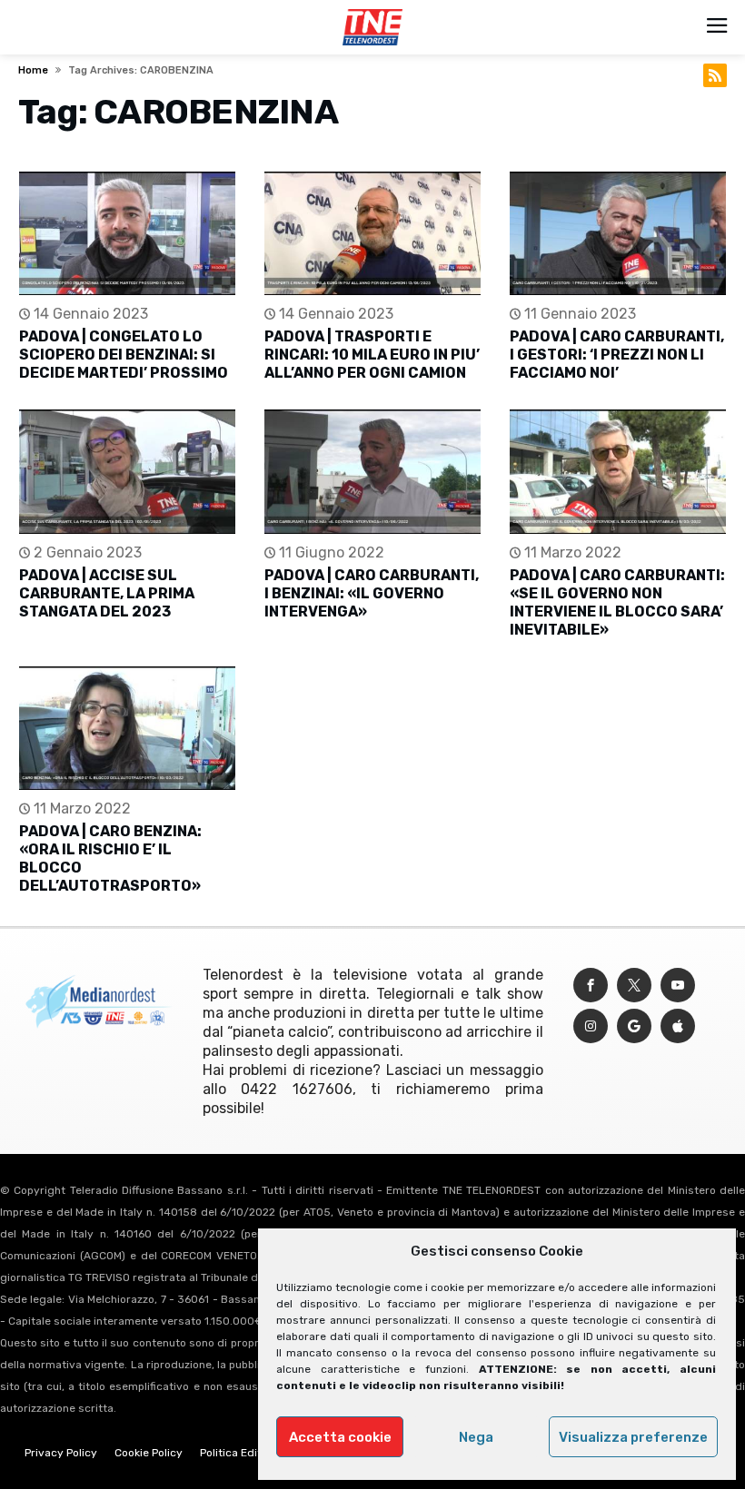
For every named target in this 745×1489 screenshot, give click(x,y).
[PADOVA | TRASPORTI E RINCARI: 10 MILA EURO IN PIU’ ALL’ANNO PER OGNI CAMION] (372, 234)
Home (33, 70)
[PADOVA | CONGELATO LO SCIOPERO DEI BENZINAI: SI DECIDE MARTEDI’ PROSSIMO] (127, 234)
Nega (476, 1437)
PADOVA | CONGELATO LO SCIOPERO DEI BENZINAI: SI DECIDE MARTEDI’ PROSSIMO (123, 354)
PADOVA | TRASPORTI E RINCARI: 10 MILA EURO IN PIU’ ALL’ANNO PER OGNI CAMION (372, 354)
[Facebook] (590, 985)
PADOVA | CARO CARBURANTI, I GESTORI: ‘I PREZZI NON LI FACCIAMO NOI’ (617, 354)
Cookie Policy (148, 1452)
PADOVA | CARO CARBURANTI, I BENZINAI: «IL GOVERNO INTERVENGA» (371, 593)
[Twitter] (634, 985)
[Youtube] (678, 985)
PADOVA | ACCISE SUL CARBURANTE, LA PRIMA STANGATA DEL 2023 (106, 593)
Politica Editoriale (245, 1452)
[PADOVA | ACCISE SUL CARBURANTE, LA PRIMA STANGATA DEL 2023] (127, 471)
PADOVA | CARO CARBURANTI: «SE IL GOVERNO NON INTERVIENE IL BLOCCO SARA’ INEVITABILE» (617, 602)
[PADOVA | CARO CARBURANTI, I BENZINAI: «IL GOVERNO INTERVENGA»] (372, 471)
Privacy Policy (61, 1452)
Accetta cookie (340, 1437)
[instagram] (590, 1026)
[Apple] (678, 1026)
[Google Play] (634, 1026)
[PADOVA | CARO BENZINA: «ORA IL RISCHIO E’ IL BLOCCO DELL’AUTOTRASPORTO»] (127, 728)
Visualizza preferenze (633, 1437)
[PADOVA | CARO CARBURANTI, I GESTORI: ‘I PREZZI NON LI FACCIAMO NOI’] (618, 234)
